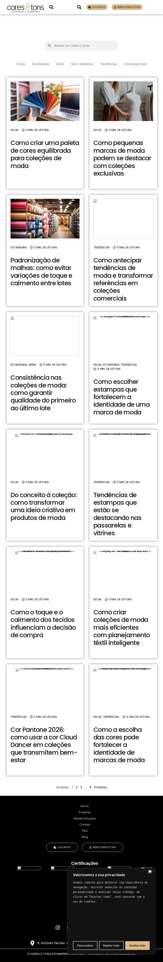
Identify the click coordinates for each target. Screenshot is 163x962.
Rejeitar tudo (111, 945)
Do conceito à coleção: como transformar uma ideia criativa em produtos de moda (44, 506)
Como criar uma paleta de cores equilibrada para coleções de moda (45, 154)
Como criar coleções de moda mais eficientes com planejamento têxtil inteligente (121, 627)
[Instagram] (58, 927)
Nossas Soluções (85, 818)
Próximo (100, 787)
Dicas (20, 64)
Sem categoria (82, 64)
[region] (111, 911)
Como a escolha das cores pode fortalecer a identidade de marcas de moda (119, 745)
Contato (84, 824)
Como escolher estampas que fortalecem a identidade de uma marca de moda (121, 397)
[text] (111, 892)
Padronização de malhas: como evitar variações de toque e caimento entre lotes (41, 271)
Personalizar (85, 945)
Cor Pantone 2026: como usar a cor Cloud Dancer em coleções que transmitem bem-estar (44, 745)
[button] (51, 7)
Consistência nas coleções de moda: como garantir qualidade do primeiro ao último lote (43, 392)
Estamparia (40, 64)
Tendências (108, 64)
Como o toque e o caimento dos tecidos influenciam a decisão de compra (43, 623)
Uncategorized (135, 64)
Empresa (85, 812)
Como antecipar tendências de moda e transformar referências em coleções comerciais (123, 279)
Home (85, 806)
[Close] (150, 871)
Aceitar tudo (137, 945)
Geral (60, 64)
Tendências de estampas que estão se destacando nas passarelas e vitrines (117, 513)
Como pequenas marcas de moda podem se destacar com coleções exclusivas (122, 158)
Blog (85, 836)
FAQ (84, 830)
